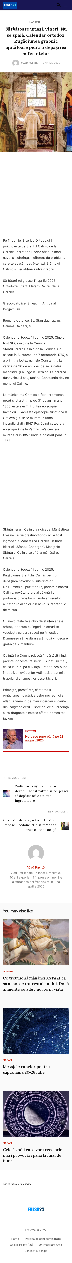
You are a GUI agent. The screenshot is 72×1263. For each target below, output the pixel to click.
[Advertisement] (36, 196)
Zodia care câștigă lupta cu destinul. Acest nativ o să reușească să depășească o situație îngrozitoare (42, 793)
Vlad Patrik (29, 62)
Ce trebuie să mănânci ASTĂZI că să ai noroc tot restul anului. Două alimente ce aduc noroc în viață (36, 983)
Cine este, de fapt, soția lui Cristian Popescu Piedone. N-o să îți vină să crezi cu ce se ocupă (29, 825)
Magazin (34, 22)
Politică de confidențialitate (43, 1239)
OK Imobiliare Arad (50, 1245)
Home (15, 1239)
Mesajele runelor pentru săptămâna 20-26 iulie (26, 1069)
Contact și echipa (36, 1251)
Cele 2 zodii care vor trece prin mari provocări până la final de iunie (32, 1155)
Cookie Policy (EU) (21, 1245)
